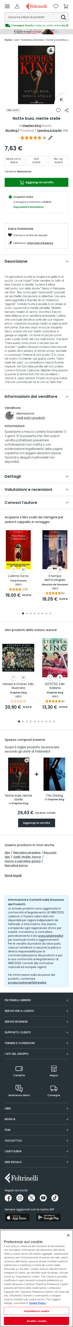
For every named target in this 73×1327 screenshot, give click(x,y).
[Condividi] (66, 110)
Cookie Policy (37, 1303)
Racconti (50, 853)
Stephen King (31, 126)
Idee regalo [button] (13, 1162)
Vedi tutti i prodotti (30, 418)
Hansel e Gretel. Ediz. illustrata (18, 686)
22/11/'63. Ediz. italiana (55, 686)
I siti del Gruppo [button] (17, 1054)
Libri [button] (8, 1108)
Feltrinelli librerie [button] (18, 1000)
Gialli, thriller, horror (27, 857)
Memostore (24, 171)
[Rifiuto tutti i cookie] (68, 1235)
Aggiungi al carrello (39, 182)
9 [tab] (50, 721)
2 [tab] (27, 613)
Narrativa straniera (26, 853)
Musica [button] (10, 1119)
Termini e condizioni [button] (20, 1043)
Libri (7, 853)
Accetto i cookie (36, 1321)
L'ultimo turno (18, 576)
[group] (36, 25)
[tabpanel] (36, 75)
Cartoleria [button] (13, 1151)
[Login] (17, 6)
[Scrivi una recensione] (50, 137)
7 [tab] (46, 613)
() (44, 137)
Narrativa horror (16, 865)
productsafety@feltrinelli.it (27, 983)
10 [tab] (54, 721)
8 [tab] (50, 613)
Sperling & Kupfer (49, 130)
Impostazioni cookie (36, 1311)
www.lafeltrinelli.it (50, 936)
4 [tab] (34, 613)
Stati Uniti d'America (40, 243)
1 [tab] (36, 101)
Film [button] (7, 1130)
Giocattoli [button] (13, 1141)
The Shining (54, 796)
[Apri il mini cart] (65, 6)
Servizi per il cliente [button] (19, 1011)
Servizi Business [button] (16, 1022)
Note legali (13, 875)
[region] (36, 1278)
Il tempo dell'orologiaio (54, 578)
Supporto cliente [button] (18, 1032)
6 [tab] (42, 613)
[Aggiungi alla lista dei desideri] (58, 110)
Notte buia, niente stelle (18, 798)
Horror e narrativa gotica (23, 861)
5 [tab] (38, 613)
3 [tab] (31, 613)
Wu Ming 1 (12, 130)
